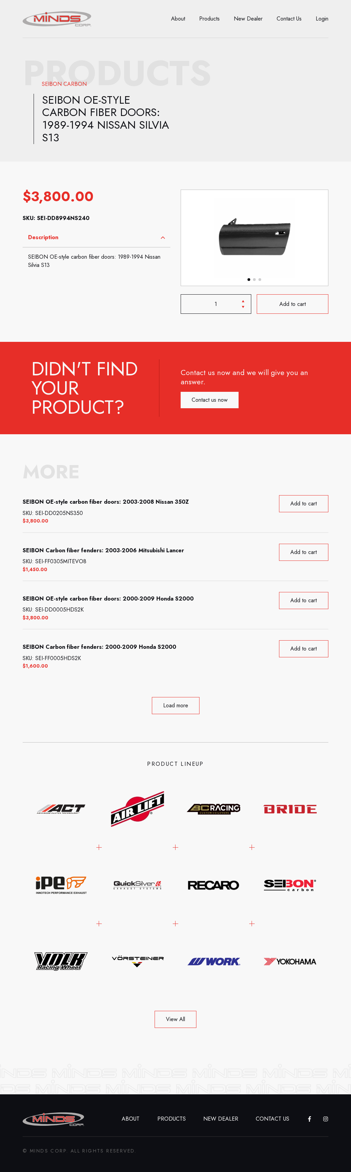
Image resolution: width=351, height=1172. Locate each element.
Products (209, 19)
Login (322, 19)
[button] (248, 279)
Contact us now (210, 400)
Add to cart (292, 304)
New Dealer (248, 19)
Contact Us (289, 19)
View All (175, 1019)
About (178, 19)
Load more (175, 705)
